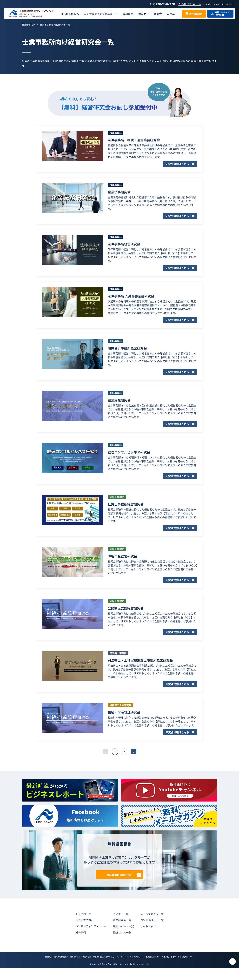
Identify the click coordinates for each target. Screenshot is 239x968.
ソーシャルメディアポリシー (132, 956)
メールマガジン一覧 (152, 914)
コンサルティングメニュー (90, 926)
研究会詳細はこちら (177, 164)
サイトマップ (148, 926)
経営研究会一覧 (122, 920)
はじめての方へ (84, 920)
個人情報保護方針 (61, 956)
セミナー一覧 (121, 914)
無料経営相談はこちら (119, 875)
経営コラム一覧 (122, 932)
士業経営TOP (28, 24)
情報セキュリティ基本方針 (80, 956)
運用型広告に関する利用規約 (157, 956)
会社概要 (48, 956)
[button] (100, 13)
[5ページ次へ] (133, 751)
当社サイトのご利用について (182, 956)
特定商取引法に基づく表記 (103, 956)
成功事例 (80, 932)
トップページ (83, 914)
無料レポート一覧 (123, 926)
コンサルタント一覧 (152, 920)
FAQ (117, 956)
